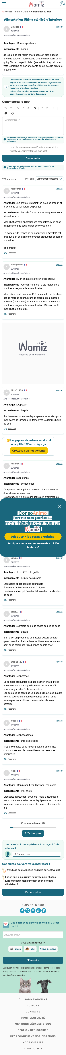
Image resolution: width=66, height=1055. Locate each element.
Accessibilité (33, 1042)
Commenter (33, 158)
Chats (25, 11)
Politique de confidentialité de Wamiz (18, 972)
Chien (18, 948)
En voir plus (33, 892)
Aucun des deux (48, 948)
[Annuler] (5, 108)
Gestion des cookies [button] (33, 1030)
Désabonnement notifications (33, 1036)
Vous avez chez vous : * (33, 942)
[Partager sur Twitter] (27, 910)
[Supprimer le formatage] (35, 108)
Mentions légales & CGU (33, 1024)
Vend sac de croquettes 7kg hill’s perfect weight (33, 870)
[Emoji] (12, 113)
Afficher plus (33, 833)
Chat (33, 948)
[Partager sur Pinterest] (43, 910)
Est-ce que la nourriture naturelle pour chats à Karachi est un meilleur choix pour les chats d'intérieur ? (30, 881)
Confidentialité (33, 1017)
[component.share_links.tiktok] (38, 910)
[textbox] (33, 126)
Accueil (8, 11)
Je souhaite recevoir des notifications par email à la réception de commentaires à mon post (34, 149)
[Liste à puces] (42, 108)
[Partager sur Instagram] (33, 910)
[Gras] (17, 108)
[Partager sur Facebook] (22, 910)
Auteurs (33, 1005)
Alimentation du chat (41, 11)
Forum (17, 11)
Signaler (59, 27)
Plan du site (33, 1048)
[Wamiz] (38, 4)
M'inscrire (33, 960)
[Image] (54, 108)
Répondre (12, 253)
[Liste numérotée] (47, 108)
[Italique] (23, 108)
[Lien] (5, 113)
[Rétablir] (10, 108)
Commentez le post (16, 102)
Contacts (33, 1011)
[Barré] (28, 108)
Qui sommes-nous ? (33, 999)
